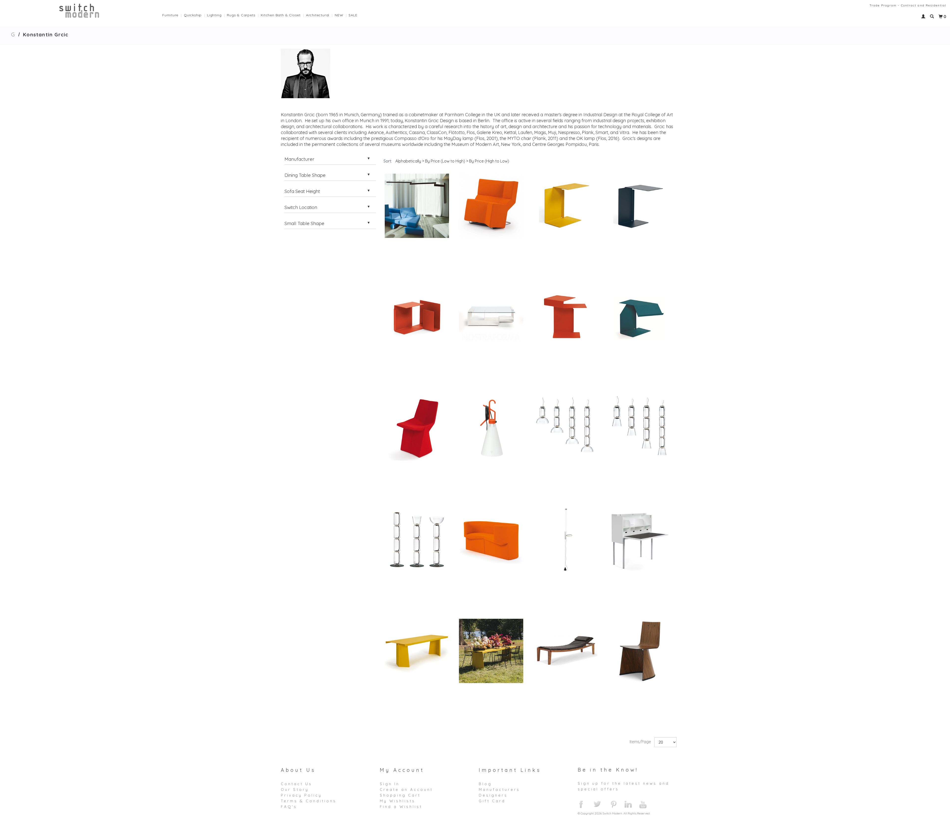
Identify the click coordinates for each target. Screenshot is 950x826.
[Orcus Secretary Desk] (639, 539)
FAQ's (289, 806)
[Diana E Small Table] (565, 317)
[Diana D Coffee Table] (491, 317)
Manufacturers (499, 789)
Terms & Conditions (308, 801)
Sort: (387, 161)
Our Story (295, 789)
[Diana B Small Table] (639, 206)
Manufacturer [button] (299, 159)
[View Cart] (941, 16)
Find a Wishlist (401, 806)
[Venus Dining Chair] (639, 651)
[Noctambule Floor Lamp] (417, 539)
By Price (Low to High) (445, 161)
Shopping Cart (400, 795)
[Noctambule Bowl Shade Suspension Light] (565, 428)
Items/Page (640, 741)
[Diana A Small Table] (565, 206)
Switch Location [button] (301, 207)
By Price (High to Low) (489, 161)
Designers (493, 795)
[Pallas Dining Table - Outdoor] (491, 651)
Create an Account (406, 789)
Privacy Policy (301, 795)
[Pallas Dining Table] (417, 651)
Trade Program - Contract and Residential (908, 5)
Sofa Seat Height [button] (302, 191)
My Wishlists (397, 801)
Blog (485, 783)
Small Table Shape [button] (304, 223)
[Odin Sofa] (491, 539)
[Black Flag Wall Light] (417, 206)
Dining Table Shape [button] (305, 175)
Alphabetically (408, 161)
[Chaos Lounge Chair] (491, 206)
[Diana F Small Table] (639, 317)
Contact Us (296, 783)
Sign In (390, 783)
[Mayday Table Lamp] (491, 428)
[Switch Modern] (79, 10)
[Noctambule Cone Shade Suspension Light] (639, 428)
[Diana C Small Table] (417, 317)
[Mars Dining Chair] (417, 428)
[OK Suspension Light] (565, 539)
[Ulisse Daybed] (565, 651)
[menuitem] (173, 14)
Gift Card (492, 801)
